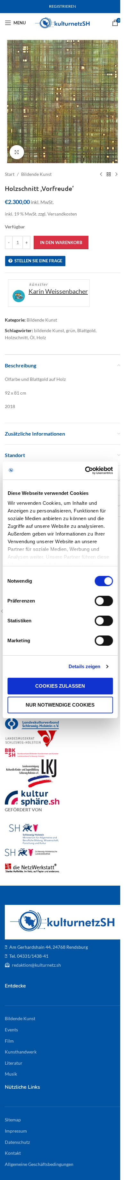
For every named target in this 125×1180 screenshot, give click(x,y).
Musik (11, 1074)
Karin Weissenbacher (58, 291)
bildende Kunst (49, 330)
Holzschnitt (16, 337)
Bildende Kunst (36, 174)
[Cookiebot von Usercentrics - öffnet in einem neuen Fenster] (85, 470)
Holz (41, 337)
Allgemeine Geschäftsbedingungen (39, 1164)
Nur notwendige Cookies (60, 705)
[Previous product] (101, 174)
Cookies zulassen (60, 686)
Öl (32, 337)
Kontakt (13, 1153)
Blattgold (86, 330)
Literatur (13, 1063)
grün (70, 330)
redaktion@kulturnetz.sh (36, 965)
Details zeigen (84, 666)
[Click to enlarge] (17, 152)
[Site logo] (62, 22)
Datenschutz (17, 1142)
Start (9, 174)
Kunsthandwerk (21, 1051)
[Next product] (116, 174)
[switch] (104, 601)
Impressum (16, 1131)
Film (9, 1041)
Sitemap (13, 1119)
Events (11, 1029)
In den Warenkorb (61, 242)
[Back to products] (109, 174)
